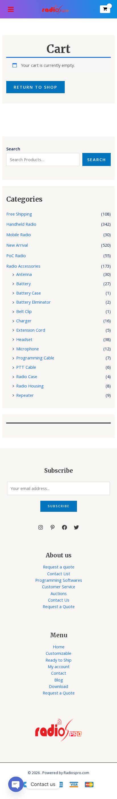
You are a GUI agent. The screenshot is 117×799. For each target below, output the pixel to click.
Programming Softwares (58, 580)
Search (96, 159)
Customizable (58, 653)
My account (59, 666)
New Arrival (17, 245)
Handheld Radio (21, 224)
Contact (58, 673)
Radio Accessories (23, 266)
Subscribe (59, 506)
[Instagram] (40, 527)
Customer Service (58, 586)
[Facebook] (64, 527)
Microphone (27, 348)
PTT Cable (26, 367)
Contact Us (58, 600)
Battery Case (28, 293)
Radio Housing (30, 386)
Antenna (24, 274)
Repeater (25, 395)
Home (58, 646)
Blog (58, 680)
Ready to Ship (58, 660)
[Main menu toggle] (11, 9)
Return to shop (35, 87)
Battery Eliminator (33, 302)
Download (58, 686)
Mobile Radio (18, 234)
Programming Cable (35, 358)
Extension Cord (30, 330)
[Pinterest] (52, 527)
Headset (24, 339)
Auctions (59, 593)
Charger (24, 320)
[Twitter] (76, 527)
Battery (23, 283)
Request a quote (58, 567)
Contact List (58, 573)
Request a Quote (59, 606)
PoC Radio (16, 255)
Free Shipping (19, 214)
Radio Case (26, 376)
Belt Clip (24, 311)
